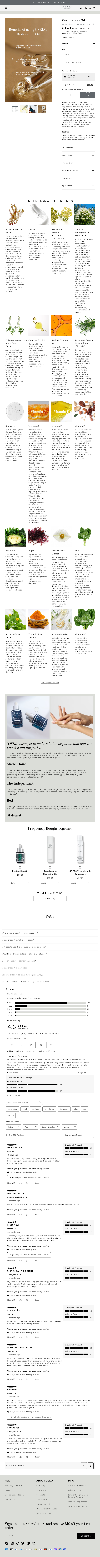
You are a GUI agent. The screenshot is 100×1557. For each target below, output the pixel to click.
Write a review (68, 38)
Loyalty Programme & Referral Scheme (78, 1496)
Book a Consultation (14, 1495)
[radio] (78, 77)
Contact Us (10, 1499)
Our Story (40, 1485)
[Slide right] (49, 109)
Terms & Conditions (77, 1485)
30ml (67, 54)
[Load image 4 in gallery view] (15, 109)
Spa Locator (42, 1499)
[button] (79, 7)
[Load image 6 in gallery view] (33, 109)
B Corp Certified (43, 1513)
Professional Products (46, 1509)
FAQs (7, 1490)
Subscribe (86, 1536)
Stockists (40, 1495)
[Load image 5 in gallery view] (24, 109)
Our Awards (41, 1490)
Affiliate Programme (77, 1502)
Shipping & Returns (14, 1485)
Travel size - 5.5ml (73, 62)
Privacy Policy (74, 1490)
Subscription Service (77, 1506)
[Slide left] (7, 109)
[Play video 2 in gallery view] (42, 109)
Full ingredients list (50, 683)
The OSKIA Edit (43, 1504)
